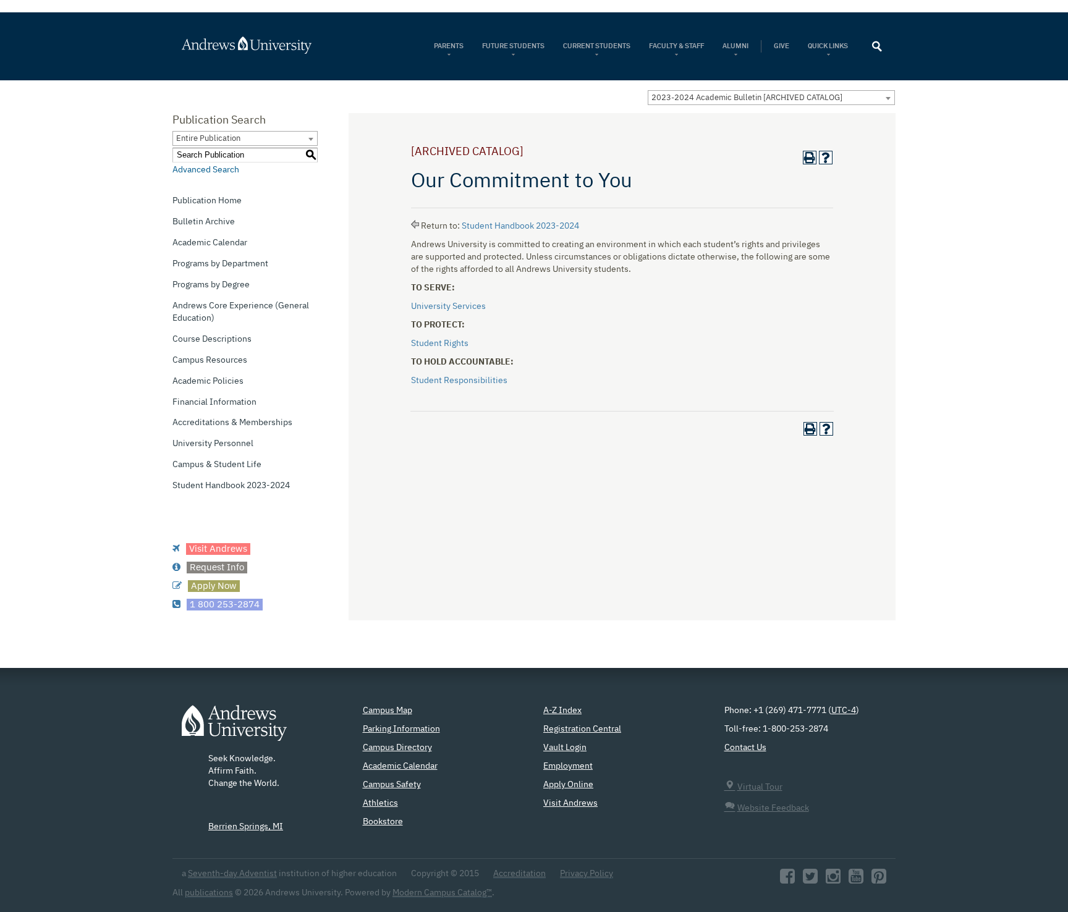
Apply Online (568, 784)
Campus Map (387, 710)
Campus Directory (397, 747)
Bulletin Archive (203, 221)
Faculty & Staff (676, 46)
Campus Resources (209, 360)
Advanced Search (205, 170)
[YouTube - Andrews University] (856, 880)
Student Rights (439, 343)
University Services (448, 306)
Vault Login (565, 747)
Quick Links (828, 46)
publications (209, 893)
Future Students (513, 46)
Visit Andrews (570, 803)
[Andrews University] (263, 45)
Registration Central (582, 729)
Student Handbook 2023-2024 (231, 485)
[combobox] (771, 97)
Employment (568, 766)
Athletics (380, 803)
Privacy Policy (586, 873)
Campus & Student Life (216, 464)
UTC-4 (843, 710)
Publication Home (207, 200)
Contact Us (745, 747)
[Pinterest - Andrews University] (878, 880)
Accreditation (519, 873)
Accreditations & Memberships (232, 422)
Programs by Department (220, 264)
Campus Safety (392, 784)
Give (781, 46)
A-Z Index (562, 710)
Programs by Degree (211, 285)
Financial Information (214, 402)
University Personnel (212, 443)
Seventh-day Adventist (232, 873)
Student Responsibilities (459, 380)
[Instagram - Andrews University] (833, 880)
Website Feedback (773, 808)
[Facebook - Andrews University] (787, 880)
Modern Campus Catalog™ (442, 893)
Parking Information (401, 729)
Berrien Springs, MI (245, 826)
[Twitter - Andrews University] (810, 880)
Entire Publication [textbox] (208, 139)
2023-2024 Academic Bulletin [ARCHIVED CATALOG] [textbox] (746, 98)
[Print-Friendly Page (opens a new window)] (809, 157)
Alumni (735, 46)
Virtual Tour (759, 787)
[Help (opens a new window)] (826, 157)
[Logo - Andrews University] (234, 729)
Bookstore (383, 821)
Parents (449, 46)
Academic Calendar (209, 243)
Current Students (596, 46)
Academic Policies (208, 381)
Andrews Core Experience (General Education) (240, 312)
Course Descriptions (212, 339)
